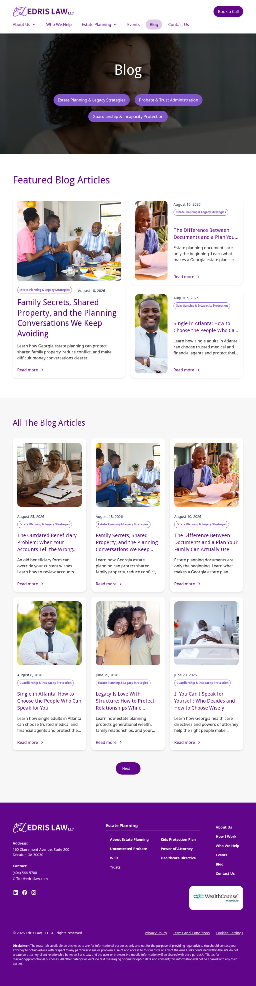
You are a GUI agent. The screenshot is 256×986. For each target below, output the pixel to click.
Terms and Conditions (191, 933)
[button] (24, 24)
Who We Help (227, 845)
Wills (114, 858)
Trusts (115, 867)
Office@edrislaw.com (30, 878)
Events (221, 855)
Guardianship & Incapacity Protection (128, 116)
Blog (220, 864)
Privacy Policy (156, 933)
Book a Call (228, 11)
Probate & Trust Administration (168, 100)
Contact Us (225, 873)
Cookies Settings (229, 933)
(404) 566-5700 (25, 872)
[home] (43, 11)
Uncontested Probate (128, 848)
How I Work (226, 836)
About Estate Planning (129, 839)
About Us (224, 827)
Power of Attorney (177, 848)
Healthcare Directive (178, 858)
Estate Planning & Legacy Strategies (92, 100)
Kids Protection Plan (178, 839)
